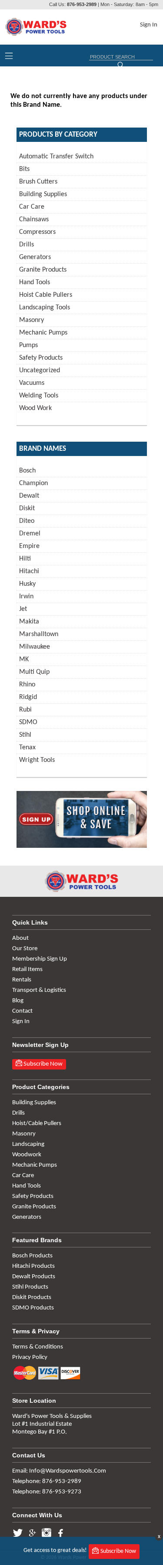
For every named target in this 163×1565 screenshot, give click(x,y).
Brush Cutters (38, 181)
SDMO (28, 722)
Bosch (27, 470)
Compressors (37, 232)
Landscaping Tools (44, 307)
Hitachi (29, 571)
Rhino (27, 684)
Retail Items (27, 969)
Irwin (26, 596)
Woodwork (26, 1155)
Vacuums (31, 383)
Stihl (25, 735)
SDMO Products (33, 1308)
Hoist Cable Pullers (45, 295)
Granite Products (43, 269)
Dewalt (29, 495)
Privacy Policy (29, 1357)
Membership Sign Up (39, 959)
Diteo (26, 521)
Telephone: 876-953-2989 (46, 1481)
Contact (22, 1011)
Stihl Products (30, 1287)
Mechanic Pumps (43, 332)
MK (24, 659)
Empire (29, 546)
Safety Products (41, 357)
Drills (26, 244)
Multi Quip (34, 672)
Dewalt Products (33, 1276)
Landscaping (28, 1144)
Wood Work (35, 408)
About (20, 938)
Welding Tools (38, 395)
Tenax (27, 747)
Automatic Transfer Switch (56, 156)
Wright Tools (37, 760)
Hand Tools (34, 282)
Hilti (25, 558)
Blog (17, 1000)
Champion (33, 483)
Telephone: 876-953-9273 (46, 1492)
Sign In (148, 25)
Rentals (21, 980)
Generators (35, 257)
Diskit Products (31, 1297)
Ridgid (28, 697)
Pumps (28, 345)
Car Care (31, 206)
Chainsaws (34, 219)
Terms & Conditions (37, 1347)
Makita (29, 621)
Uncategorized (39, 370)
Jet (23, 609)
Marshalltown (38, 634)
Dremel (29, 533)
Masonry (31, 320)
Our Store (24, 948)
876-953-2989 (81, 4)
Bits (24, 169)
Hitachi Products (33, 1266)
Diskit (27, 508)
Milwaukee (34, 646)
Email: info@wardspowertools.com (59, 1471)
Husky (27, 584)
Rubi (25, 709)
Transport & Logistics (39, 990)
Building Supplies (43, 194)
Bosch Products (32, 1256)
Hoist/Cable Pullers (36, 1123)
